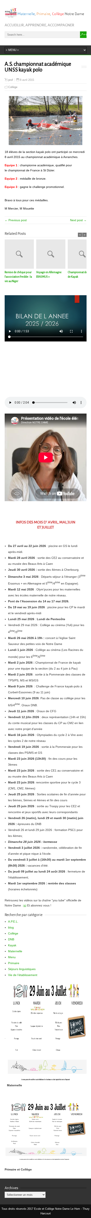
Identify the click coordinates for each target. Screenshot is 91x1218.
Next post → (78, 220)
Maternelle (15, 951)
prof (10, 79)
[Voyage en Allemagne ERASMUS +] (52, 254)
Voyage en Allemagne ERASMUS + (49, 274)
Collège (12, 87)
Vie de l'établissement (22, 975)
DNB (11, 939)
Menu (12, 957)
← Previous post (16, 220)
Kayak (12, 945)
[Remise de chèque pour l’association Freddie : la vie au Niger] (20, 254)
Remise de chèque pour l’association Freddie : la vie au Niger (18, 277)
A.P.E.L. (13, 921)
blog (11, 927)
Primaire (13, 963)
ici (24, 905)
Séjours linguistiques (22, 969)
